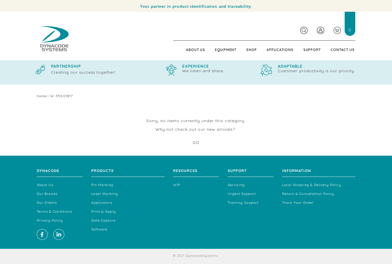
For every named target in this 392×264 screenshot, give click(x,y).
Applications (280, 50)
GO (196, 142)
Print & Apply (103, 211)
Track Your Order (298, 202)
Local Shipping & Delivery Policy (311, 185)
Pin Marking (102, 185)
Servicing (236, 185)
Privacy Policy (50, 220)
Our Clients (47, 202)
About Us (195, 50)
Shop (251, 50)
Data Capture (103, 220)
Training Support (243, 202)
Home (41, 96)
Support (312, 50)
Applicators (101, 202)
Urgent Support (242, 193)
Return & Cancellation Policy (308, 193)
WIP (176, 185)
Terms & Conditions (54, 211)
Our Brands (47, 193)
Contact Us (343, 50)
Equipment (225, 50)
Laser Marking (104, 193)
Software (99, 229)
